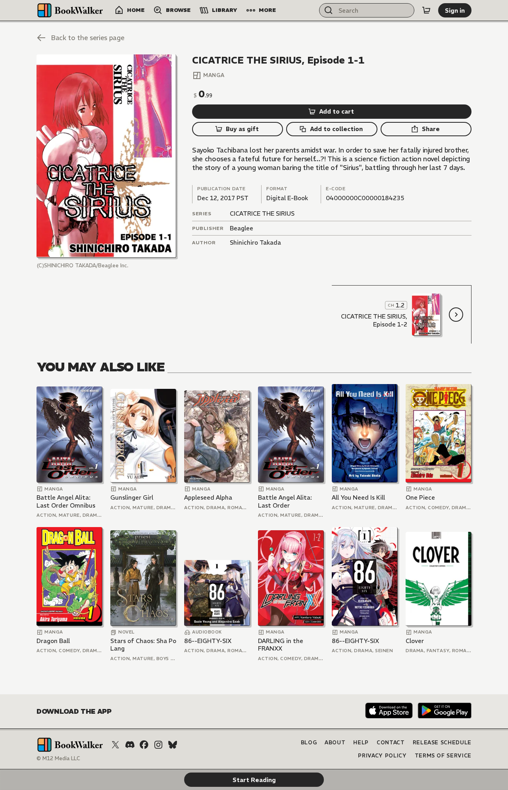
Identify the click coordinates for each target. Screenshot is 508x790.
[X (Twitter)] (115, 744)
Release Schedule (442, 742)
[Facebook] (144, 744)
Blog (309, 742)
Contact (391, 742)
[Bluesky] (172, 744)
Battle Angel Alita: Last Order (285, 501)
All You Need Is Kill (358, 497)
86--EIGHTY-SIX (207, 641)
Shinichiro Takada (255, 242)
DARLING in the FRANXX (280, 645)
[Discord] (130, 744)
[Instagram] (158, 744)
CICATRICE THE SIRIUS (262, 213)
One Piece (420, 497)
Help (361, 742)
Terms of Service (443, 755)
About (335, 742)
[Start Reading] (106, 156)
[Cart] (426, 10)
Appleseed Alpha (208, 497)
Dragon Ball (53, 641)
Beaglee (241, 228)
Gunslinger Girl (131, 497)
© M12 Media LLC (58, 758)
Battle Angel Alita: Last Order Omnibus (66, 501)
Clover (415, 641)
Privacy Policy (382, 755)
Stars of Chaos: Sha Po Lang (143, 645)
